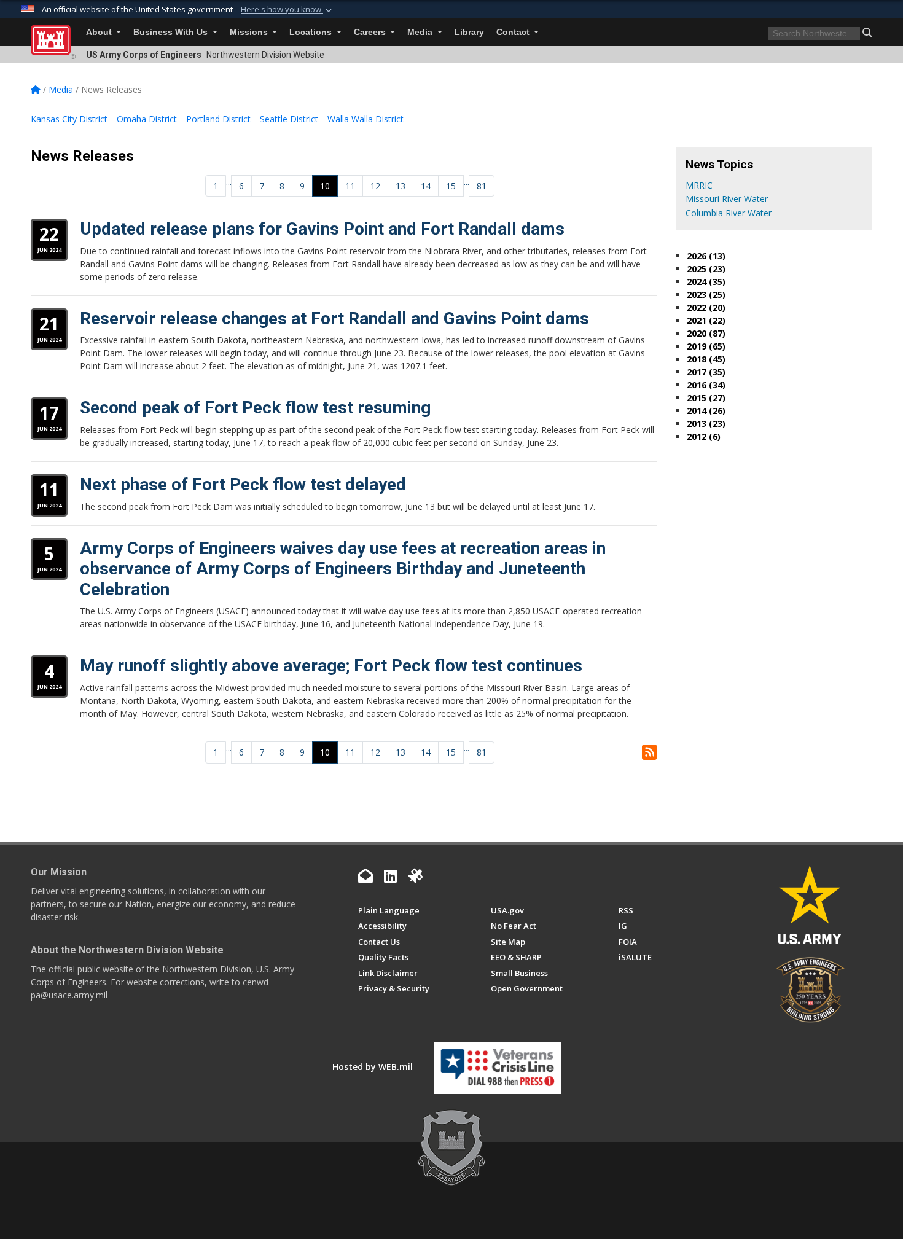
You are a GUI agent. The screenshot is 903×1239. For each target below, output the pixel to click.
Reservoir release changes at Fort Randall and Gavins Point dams (334, 318)
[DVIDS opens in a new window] (415, 876)
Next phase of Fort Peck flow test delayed (243, 484)
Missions (250, 32)
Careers (371, 32)
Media (421, 32)
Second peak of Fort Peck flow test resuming (255, 407)
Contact (514, 32)
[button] (287, 10)
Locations (311, 32)
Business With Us (171, 32)
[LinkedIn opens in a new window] (390, 876)
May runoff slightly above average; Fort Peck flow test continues (331, 665)
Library (469, 32)
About (100, 32)
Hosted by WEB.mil (372, 1067)
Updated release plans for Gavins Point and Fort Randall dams (322, 229)
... (229, 181)
